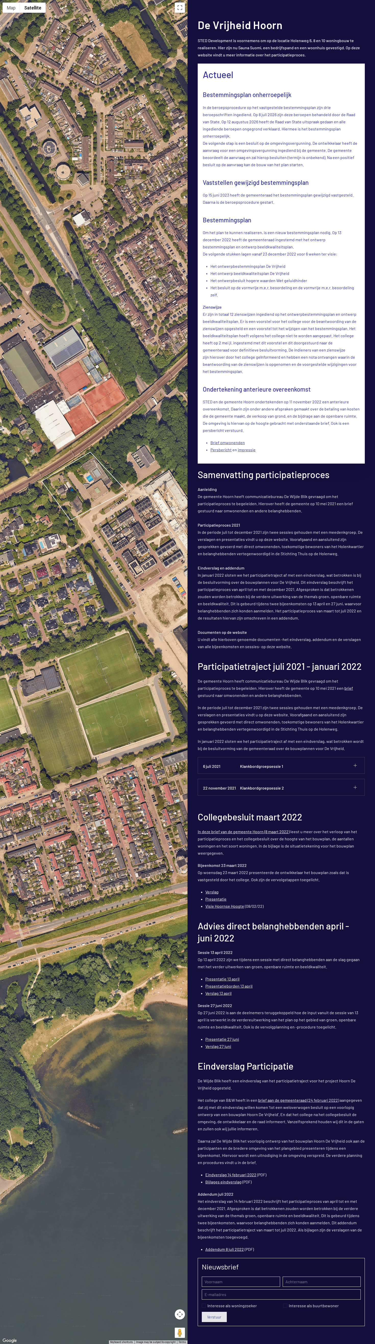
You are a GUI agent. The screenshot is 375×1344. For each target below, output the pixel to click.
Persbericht (221, 449)
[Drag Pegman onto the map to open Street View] (180, 1333)
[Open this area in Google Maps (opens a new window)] (9, 1340)
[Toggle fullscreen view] (180, 8)
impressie (247, 449)
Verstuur (214, 1316)
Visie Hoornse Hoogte (224, 906)
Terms (182, 1342)
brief (348, 688)
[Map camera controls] (180, 1314)
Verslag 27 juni (218, 1046)
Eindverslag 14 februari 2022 (230, 1174)
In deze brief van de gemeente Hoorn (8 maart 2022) (244, 831)
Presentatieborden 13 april (229, 986)
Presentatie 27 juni (222, 1039)
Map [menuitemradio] (11, 7)
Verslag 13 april (218, 993)
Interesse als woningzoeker (232, 1305)
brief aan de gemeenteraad (282, 1100)
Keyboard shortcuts (121, 1342)
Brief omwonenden (227, 442)
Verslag (212, 891)
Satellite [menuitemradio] (32, 7)
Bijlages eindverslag (223, 1181)
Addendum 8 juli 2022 (224, 1249)
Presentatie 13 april (222, 978)
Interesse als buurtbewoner (314, 1305)
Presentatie (216, 899)
